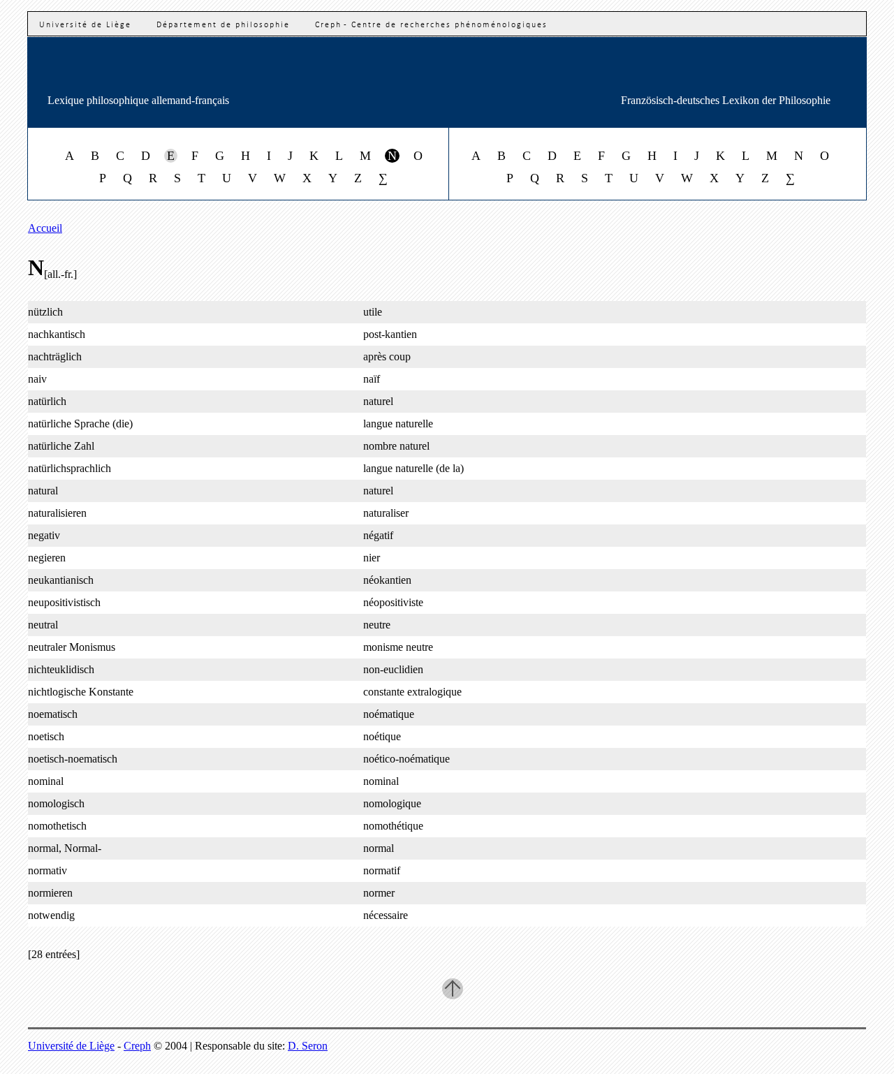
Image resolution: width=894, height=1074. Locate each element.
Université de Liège (85, 25)
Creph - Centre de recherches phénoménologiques (431, 25)
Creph (137, 1046)
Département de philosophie (223, 25)
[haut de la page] (452, 988)
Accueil (45, 228)
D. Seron (308, 1046)
